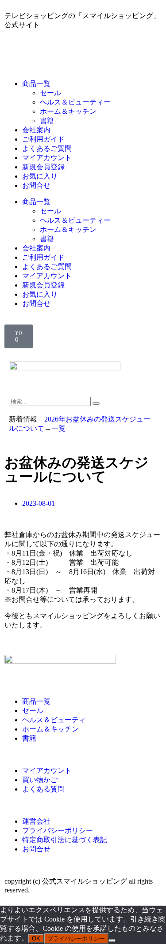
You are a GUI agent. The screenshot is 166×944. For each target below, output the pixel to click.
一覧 (58, 428)
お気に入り (40, 176)
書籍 (47, 120)
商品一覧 (36, 83)
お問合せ (36, 185)
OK (36, 938)
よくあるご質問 (47, 148)
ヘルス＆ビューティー (75, 102)
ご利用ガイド (43, 139)
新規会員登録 (43, 167)
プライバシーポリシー (76, 938)
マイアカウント (47, 157)
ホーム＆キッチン (68, 111)
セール (50, 93)
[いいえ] (112, 940)
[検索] (96, 403)
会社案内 (36, 130)
